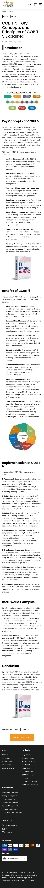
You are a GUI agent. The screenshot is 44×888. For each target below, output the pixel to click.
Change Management (10, 796)
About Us (5, 755)
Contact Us (6, 758)
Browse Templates (28, 761)
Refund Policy (7, 761)
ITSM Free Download (29, 781)
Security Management (10, 809)
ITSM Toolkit (26, 765)
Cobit (5, 16)
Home (4, 11)
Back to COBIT (24, 737)
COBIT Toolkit (27, 768)
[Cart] (35, 4)
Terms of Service (8, 768)
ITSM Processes (28, 771)
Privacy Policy (7, 765)
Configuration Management (12, 812)
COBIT (11, 11)
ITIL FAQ (25, 778)
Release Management (10, 806)
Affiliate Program (28, 758)
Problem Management (10, 802)
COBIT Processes (28, 775)
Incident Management (10, 792)
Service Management (9, 799)
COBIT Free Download (30, 785)
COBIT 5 (14, 16)
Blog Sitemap (27, 755)
